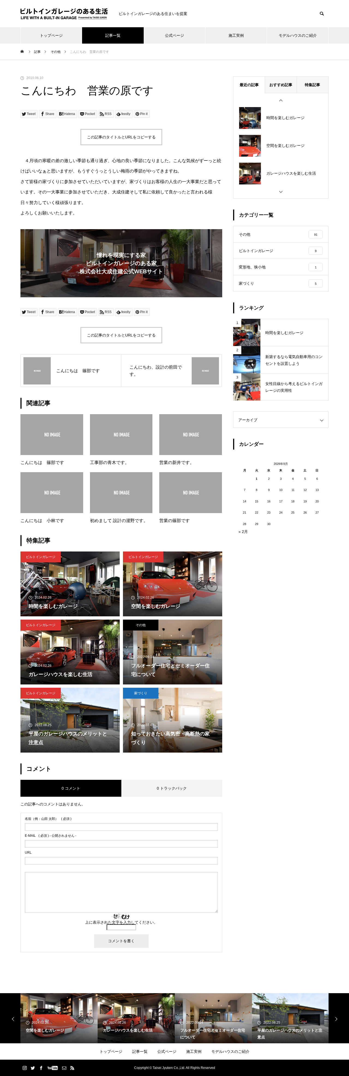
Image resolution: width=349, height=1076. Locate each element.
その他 (141, 625)
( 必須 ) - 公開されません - (50, 835)
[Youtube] (52, 1068)
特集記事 (312, 85)
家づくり (140, 693)
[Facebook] (41, 1068)
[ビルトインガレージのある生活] (64, 13)
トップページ (51, 35)
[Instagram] (24, 1068)
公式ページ (174, 35)
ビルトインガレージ (40, 557)
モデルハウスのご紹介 (298, 35)
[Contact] (64, 1068)
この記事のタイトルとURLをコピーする (121, 137)
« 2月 (243, 531)
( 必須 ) (48, 818)
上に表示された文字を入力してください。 (121, 922)
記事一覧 (113, 35)
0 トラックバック (172, 788)
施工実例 (236, 35)
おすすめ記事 (280, 85)
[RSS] (72, 1068)
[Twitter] (32, 1068)
